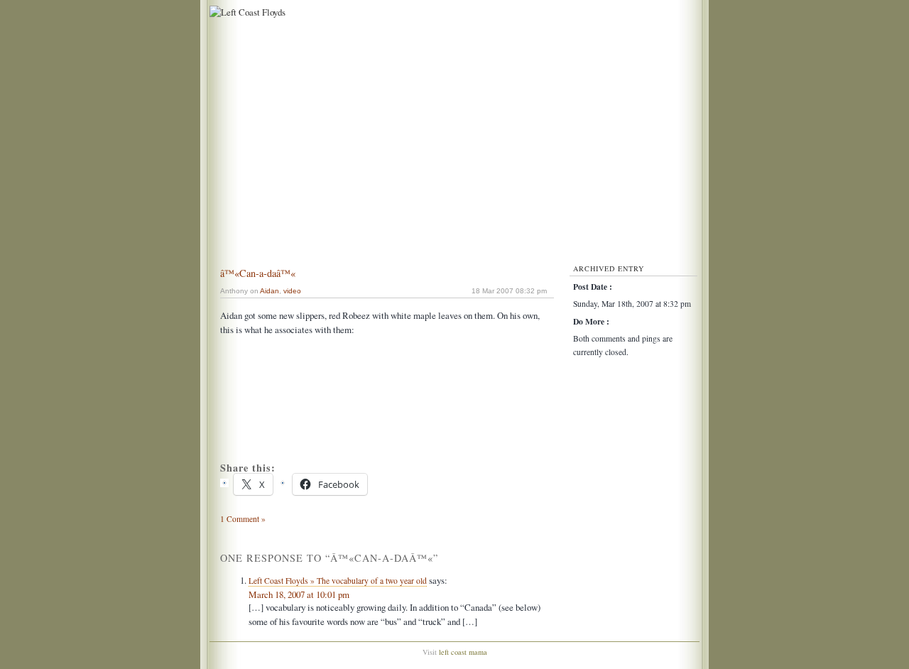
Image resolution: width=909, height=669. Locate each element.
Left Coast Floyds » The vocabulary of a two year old (338, 580)
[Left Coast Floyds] (245, 12)
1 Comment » (243, 518)
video (292, 291)
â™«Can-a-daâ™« (257, 273)
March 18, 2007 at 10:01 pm (299, 594)
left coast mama (463, 652)
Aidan (269, 291)
